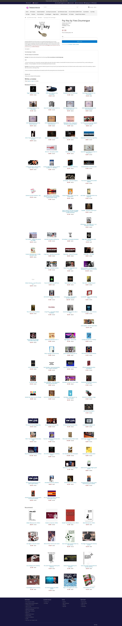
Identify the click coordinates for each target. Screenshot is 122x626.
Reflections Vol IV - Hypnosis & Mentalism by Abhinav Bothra (70, 123)
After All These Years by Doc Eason (51, 543)
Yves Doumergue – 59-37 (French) (88, 311)
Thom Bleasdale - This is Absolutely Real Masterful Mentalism (51, 383)
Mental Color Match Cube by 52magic (33, 397)
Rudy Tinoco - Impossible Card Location (70, 268)
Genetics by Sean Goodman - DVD (33, 195)
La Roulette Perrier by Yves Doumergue (33, 108)
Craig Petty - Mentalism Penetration (52, 254)
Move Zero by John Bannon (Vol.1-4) (52, 108)
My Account (83, 601)
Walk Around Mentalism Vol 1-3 (51, 339)
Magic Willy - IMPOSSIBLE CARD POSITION (89, 240)
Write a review (76, 44)
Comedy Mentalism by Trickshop (89, 339)
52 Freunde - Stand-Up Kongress (70, 180)
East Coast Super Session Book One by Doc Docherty (89, 566)
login (29, 81)
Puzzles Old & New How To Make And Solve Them (33, 255)
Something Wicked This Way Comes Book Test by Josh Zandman (89, 483)
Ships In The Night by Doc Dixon (70, 587)
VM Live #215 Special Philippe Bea (33, 425)
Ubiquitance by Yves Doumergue (70, 93)
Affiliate (64, 604)
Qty (62, 36)
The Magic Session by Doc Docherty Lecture (89, 544)
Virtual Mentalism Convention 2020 (88, 166)
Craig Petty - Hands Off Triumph (70, 254)
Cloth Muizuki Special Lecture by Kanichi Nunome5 (70, 108)
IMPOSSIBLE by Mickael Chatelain (89, 353)
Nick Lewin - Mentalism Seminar (52, 268)
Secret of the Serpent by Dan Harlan (52, 397)
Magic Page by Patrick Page (33, 93)
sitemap (95, 624)
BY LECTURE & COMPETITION (75, 11)
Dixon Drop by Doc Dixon (88, 587)
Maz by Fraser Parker (70, 151)
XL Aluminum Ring (33, 382)
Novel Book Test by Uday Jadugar (70, 467)
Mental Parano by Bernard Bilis (51, 425)
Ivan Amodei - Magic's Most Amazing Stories (89, 297)
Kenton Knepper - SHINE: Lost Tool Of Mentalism (70, 196)
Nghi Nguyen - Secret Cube (70, 339)
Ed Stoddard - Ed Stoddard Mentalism (70, 239)
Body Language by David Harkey (52, 353)
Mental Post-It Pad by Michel (89, 453)
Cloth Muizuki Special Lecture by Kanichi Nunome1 (52, 123)
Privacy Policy (28, 615)
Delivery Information (30, 614)
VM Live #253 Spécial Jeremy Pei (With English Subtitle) (33, 483)
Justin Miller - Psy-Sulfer (89, 254)
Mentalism (40, 17)
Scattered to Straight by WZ (89, 425)
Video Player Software (30, 611)
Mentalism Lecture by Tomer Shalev (70, 382)
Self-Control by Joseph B (89, 411)
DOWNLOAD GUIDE (72, 1)
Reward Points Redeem (80, 14)
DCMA (27, 618)
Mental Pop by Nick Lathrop (70, 482)
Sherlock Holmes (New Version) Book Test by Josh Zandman (33, 498)
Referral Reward (64, 14)
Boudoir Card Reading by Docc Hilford (70, 522)
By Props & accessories (51, 11)
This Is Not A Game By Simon (33, 311)
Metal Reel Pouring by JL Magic (89, 397)
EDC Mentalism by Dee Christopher (70, 453)
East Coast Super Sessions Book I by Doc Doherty (70, 544)
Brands (64, 601)
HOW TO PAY (28, 606)
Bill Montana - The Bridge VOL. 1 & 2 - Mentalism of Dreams (89, 225)
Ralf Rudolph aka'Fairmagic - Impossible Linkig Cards (33, 340)
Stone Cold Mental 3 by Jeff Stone (51, 283)
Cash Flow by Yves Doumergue (70, 367)
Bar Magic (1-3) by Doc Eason (33, 543)
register (32, 81)
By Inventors (86, 11)
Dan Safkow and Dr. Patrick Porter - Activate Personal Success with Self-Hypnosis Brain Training (52, 196)
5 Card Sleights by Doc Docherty (33, 587)
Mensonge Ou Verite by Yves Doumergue (88, 93)
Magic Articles (56, 14)
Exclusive (33, 14)
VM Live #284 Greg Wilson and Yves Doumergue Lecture (52, 498)
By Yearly (92, 11)
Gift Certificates (66, 603)
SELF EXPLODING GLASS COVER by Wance (51, 454)
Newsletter (83, 606)
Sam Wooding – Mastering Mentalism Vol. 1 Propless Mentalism (52, 368)
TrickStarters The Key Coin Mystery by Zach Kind (89, 383)
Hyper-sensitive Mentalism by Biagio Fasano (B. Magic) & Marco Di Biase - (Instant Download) (70, 211)
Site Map (46, 603)
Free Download (40, 14)
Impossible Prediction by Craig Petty (89, 137)
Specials (64, 606)
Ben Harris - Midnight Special (89, 283)
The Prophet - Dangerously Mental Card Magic (33, 240)
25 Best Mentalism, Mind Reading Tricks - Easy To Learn (33, 167)
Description (27, 49)
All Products (32, 11)
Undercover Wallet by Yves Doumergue (52, 93)
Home (27, 11)
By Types (28, 14)
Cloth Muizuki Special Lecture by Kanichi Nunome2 (33, 123)
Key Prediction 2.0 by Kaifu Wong (70, 137)
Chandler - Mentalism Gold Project (88, 210)
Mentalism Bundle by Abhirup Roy (51, 239)
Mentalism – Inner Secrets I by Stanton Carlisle (70, 398)
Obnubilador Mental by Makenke (52, 482)
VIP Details (71, 14)
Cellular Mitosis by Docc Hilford (33, 522)
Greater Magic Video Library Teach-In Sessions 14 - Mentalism (51, 167)
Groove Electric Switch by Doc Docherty (70, 566)
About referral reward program (32, 603)
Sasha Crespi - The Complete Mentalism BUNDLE (70, 297)
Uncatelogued (48, 14)
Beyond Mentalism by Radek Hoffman (33, 453)
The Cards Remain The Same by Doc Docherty (52, 566)
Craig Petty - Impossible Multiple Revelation (52, 312)
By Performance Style (62, 11)
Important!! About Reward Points (32, 608)
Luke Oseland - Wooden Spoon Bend (89, 325)
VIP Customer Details (30, 601)
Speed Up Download (30, 609)
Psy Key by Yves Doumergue (49, 17)
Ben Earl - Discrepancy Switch (51, 151)
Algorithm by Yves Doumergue (51, 137)
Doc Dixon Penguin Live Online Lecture (51, 588)
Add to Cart (79, 41)
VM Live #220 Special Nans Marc (70, 425)
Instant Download (40, 11)
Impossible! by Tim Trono (70, 283)
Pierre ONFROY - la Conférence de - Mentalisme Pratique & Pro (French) (89, 268)
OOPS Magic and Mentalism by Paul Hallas (89, 439)
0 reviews (70, 44)
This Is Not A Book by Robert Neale (70, 438)
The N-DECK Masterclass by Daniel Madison (89, 181)
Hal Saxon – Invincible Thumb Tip (70, 166)
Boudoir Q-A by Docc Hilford (51, 522)
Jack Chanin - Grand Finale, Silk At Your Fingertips (89, 196)
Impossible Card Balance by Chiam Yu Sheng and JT (89, 152)
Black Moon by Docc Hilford (89, 522)
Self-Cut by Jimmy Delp (33, 367)
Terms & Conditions (30, 617)
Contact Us (46, 601)
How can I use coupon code (31, 620)
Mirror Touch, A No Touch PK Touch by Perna (33, 138)
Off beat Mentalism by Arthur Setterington (88, 368)
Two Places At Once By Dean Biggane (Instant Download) (89, 123)
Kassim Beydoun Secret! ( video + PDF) (70, 312)
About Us (27, 612)
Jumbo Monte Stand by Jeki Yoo (70, 353)
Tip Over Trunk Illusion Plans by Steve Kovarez (51, 439)
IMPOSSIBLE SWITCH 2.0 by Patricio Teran (52, 297)
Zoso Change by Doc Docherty (33, 565)
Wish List (83, 604)
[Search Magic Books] (77, 7)
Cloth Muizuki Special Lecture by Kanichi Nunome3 (89, 108)
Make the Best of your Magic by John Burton (89, 468)
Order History (84, 603)
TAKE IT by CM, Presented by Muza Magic (33, 439)
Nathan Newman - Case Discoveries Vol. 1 (33, 283)
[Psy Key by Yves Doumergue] (42, 29)
